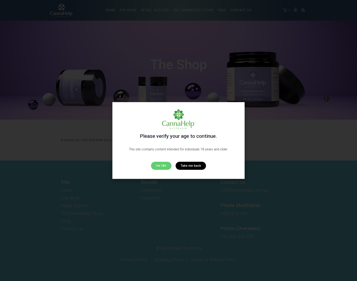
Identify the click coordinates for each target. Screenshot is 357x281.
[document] (178, 140)
